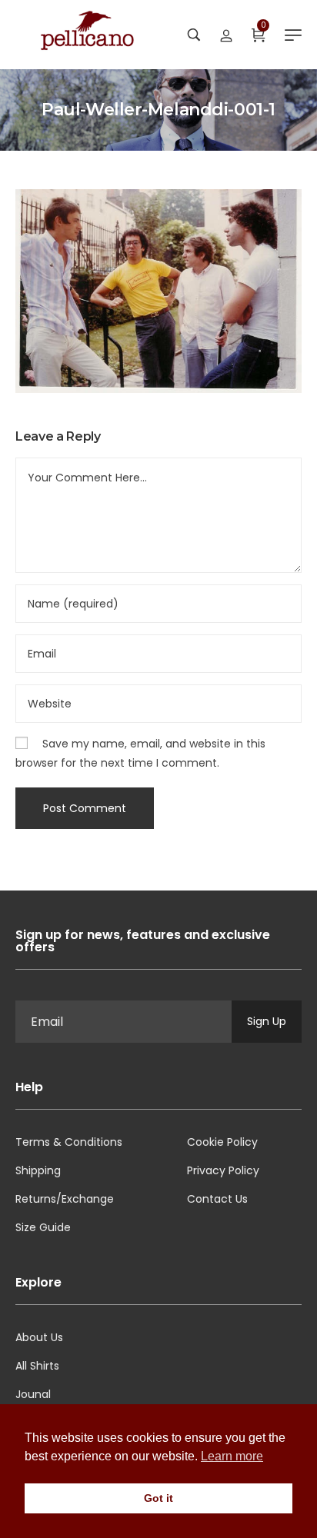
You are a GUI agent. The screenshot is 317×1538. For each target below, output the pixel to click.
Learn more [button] (232, 1456)
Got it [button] (158, 1498)
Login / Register (226, 34)
